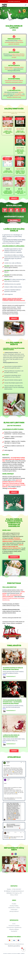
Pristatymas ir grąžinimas (14, 927)
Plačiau (4, 674)
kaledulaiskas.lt (11, 676)
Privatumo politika (14, 925)
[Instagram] (12, 854)
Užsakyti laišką (14, 906)
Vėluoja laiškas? (14, 911)
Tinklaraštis (14, 909)
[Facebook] (16, 854)
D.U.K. (14, 924)
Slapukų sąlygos (14, 929)
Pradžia (14, 904)
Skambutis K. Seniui (14, 907)
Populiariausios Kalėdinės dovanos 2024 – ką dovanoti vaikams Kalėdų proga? (12, 701)
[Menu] (25, 5)
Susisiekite (14, 931)
